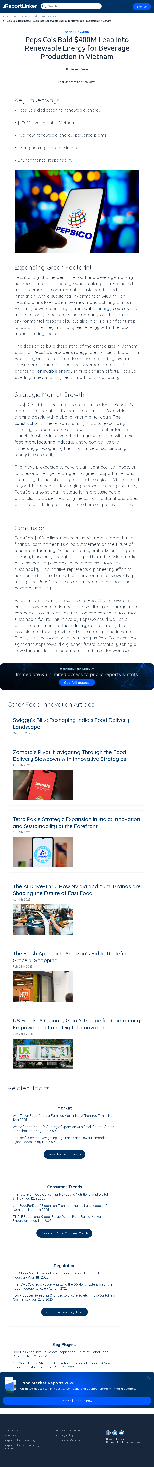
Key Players (64, 1344)
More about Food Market (64, 1154)
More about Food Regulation (64, 1312)
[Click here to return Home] (20, 6)
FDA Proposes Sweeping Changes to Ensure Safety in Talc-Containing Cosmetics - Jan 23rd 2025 (64, 1297)
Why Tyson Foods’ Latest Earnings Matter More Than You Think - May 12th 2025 (63, 1118)
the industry (74, 625)
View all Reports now (77, 1401)
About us (10, 1435)
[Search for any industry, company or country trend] (44, 6)
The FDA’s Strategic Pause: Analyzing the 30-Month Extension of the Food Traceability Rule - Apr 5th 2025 (62, 1286)
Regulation (65, 1265)
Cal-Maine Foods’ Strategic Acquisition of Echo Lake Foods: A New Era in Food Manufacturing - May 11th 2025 (61, 1365)
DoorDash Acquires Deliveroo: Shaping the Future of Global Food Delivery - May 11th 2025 (60, 1354)
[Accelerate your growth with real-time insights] (77, 676)
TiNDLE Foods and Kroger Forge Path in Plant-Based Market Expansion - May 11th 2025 (57, 1219)
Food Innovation (77, 32)
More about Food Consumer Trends (64, 1233)
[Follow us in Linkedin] (123, 1433)
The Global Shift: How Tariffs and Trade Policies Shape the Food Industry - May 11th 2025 (59, 1275)
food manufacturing (35, 550)
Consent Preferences (69, 1440)
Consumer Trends (64, 1186)
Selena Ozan (79, 69)
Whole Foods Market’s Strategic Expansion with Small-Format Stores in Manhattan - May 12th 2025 (63, 1129)
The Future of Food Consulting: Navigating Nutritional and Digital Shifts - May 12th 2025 (60, 1196)
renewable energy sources (102, 308)
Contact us (12, 1430)
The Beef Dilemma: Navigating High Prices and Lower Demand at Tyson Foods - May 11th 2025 (60, 1140)
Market (64, 1108)
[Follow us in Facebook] (109, 1433)
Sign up (142, 6)
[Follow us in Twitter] (116, 1433)
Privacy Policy (65, 1435)
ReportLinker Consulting (20, 1440)
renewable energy (54, 371)
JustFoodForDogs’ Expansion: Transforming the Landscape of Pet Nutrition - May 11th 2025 (61, 1208)
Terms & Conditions (68, 1430)
